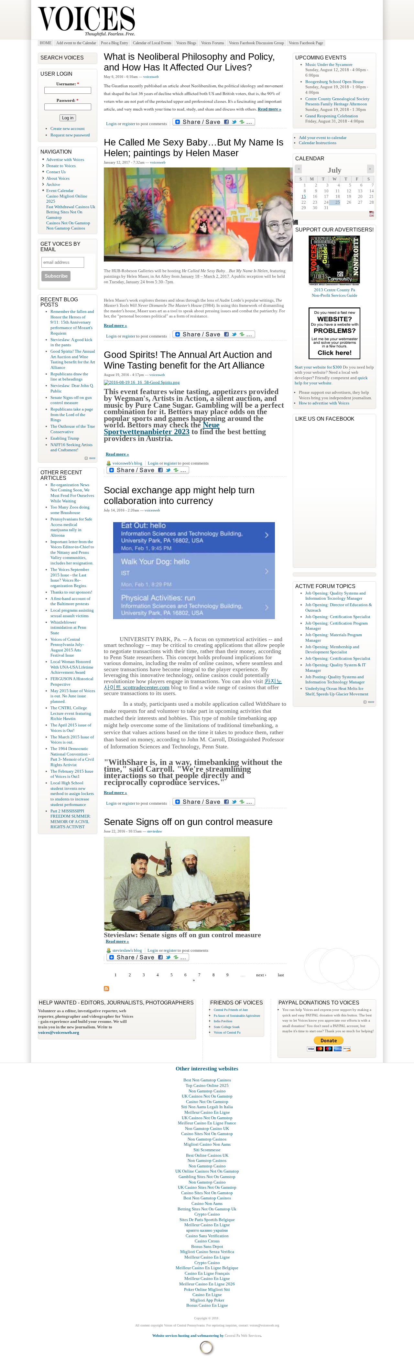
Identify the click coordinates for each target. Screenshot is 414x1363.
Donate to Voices (61, 165)
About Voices (58, 178)
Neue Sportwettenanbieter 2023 (162, 428)
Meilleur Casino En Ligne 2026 (207, 1284)
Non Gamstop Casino (207, 1091)
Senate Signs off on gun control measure (188, 822)
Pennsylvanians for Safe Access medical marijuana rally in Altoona (71, 527)
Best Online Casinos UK (207, 1155)
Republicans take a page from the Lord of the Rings (71, 414)
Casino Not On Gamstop (207, 1101)
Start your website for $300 (318, 367)
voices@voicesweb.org (58, 1032)
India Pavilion (223, 1021)
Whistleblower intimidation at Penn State (68, 627)
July (335, 170)
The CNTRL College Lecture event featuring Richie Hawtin (70, 713)
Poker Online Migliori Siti (207, 1289)
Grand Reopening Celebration (331, 115)
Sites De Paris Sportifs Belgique (207, 1219)
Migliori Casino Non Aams (207, 1144)
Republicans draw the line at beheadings (69, 376)
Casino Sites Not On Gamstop (207, 1133)
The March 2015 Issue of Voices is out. (72, 740)
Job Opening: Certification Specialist (337, 616)
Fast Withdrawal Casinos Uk (70, 206)
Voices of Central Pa (227, 1032)
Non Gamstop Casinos (65, 228)
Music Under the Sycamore (329, 64)
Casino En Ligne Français (207, 1273)
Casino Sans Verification (207, 1235)
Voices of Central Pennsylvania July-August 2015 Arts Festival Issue (67, 647)
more (92, 458)
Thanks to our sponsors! (71, 592)
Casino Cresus (207, 1241)
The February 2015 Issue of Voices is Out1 (71, 774)
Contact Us (56, 171)
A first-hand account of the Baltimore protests (70, 601)
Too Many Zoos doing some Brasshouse (70, 510)
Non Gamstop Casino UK (207, 1128)
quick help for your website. (331, 380)
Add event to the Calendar (76, 43)
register (128, 123)
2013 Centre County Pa (334, 289)
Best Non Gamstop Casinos (207, 1080)
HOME (45, 43)
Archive (53, 184)
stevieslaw (154, 831)
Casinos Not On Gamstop (68, 222)
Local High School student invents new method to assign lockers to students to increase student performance (72, 793)
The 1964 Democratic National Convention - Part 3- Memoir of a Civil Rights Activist (72, 756)
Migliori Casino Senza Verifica (207, 1251)
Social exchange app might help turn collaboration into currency (179, 495)
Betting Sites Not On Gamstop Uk (207, 1209)
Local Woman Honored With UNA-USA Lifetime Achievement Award (71, 667)
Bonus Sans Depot (207, 1246)
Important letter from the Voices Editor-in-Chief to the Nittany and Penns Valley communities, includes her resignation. (72, 552)
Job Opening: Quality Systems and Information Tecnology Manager (335, 596)
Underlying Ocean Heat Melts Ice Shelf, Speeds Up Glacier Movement (336, 691)
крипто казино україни (207, 1230)
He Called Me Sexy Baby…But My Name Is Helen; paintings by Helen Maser (194, 147)
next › (261, 974)
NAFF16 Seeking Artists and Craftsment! (71, 447)
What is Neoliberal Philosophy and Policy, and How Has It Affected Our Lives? (189, 61)
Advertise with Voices (65, 159)
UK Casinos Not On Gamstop (207, 1096)
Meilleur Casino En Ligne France (207, 1123)
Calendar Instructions (317, 142)
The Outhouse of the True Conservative (72, 429)
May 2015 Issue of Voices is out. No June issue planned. (72, 696)
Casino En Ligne (207, 1294)
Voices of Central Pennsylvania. (184, 1325)
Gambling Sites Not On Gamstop (207, 1176)
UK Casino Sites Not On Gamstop (207, 1187)
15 (303, 196)
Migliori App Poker (207, 1300)
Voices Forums (212, 43)
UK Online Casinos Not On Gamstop (207, 1171)
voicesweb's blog (127, 463)
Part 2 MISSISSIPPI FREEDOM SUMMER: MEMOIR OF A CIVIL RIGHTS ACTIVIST (70, 819)
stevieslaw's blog (127, 950)
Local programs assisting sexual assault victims (72, 613)
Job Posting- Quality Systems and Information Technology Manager (335, 679)
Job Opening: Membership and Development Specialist (332, 649)
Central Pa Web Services (243, 1335)
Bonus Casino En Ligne (207, 1305)
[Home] (86, 36)
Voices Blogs (186, 43)
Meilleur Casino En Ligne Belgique (207, 1267)
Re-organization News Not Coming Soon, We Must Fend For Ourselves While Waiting (72, 492)
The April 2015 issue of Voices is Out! (70, 728)
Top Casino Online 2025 (207, 1085)
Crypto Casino (207, 1214)
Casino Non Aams (207, 1203)
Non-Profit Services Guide (334, 295)
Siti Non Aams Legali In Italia (207, 1106)
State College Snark (227, 1027)
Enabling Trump (64, 438)
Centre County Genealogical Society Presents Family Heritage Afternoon (337, 101)
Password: (68, 100)
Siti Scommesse (207, 1149)
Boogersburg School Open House (334, 81)
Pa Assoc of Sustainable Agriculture (237, 1015)
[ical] (371, 214)
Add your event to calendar (322, 137)
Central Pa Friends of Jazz (231, 1010)
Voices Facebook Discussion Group (256, 43)
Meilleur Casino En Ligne (207, 1112)
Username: (67, 83)
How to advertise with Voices (324, 403)
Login (111, 123)
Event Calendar (59, 190)
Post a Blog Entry (114, 43)
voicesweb (151, 77)
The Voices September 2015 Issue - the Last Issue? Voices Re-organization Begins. (69, 577)
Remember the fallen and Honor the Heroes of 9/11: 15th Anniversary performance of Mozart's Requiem (72, 322)
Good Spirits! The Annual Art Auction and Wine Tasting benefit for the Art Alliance (188, 359)
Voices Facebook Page (306, 43)
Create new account (67, 128)
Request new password (70, 135)
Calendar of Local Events (152, 43)
